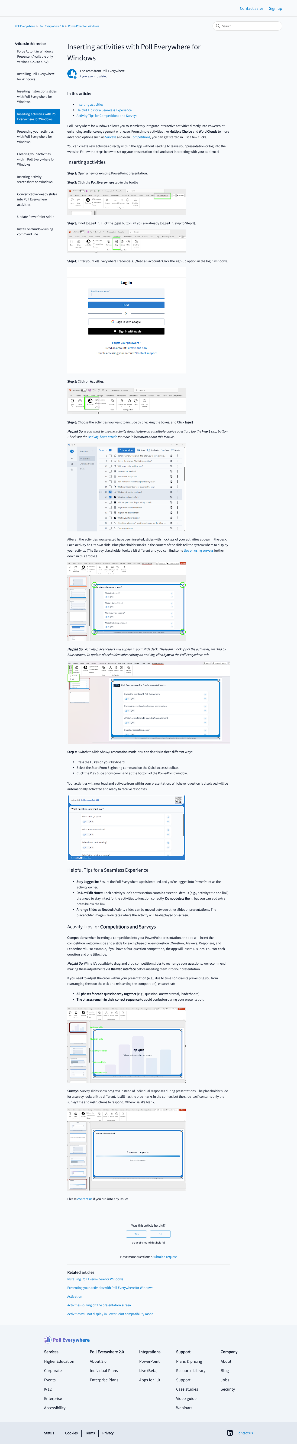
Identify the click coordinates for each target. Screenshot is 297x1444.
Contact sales (252, 8)
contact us (84, 1199)
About (226, 1361)
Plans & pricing (189, 1361)
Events (50, 1379)
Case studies (187, 1389)
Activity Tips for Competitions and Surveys (107, 115)
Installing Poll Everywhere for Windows (36, 76)
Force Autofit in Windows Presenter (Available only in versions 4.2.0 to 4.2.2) (36, 56)
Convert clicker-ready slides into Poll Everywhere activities (37, 199)
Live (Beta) (148, 1370)
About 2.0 (98, 1361)
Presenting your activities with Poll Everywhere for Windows (35, 136)
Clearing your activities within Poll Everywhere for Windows (36, 159)
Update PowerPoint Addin (35, 216)
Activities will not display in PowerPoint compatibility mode (110, 1314)
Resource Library (190, 1370)
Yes (137, 1234)
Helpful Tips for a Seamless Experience (104, 110)
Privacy (107, 1433)
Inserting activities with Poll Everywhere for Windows (37, 116)
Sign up (275, 8)
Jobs (225, 1379)
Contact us (244, 1433)
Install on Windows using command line (35, 231)
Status (49, 1433)
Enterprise (53, 1398)
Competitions (140, 137)
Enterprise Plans (104, 1379)
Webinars (184, 1407)
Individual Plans (104, 1370)
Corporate (53, 1370)
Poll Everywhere (25, 26)
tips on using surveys (198, 550)
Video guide (186, 1398)
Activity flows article (102, 437)
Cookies (71, 1433)
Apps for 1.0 (149, 1379)
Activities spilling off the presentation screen (99, 1305)
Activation (74, 1296)
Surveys (110, 137)
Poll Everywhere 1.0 (51, 26)
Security (228, 1389)
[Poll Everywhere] (148, 1342)
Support (183, 1379)
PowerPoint (149, 1361)
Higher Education (59, 1361)
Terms (90, 1433)
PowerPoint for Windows (83, 26)
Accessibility (54, 1407)
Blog (225, 1370)
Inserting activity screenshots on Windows (34, 179)
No (160, 1234)
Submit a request (164, 1256)
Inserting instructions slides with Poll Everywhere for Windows (37, 96)
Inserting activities (90, 104)
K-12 (48, 1389)
